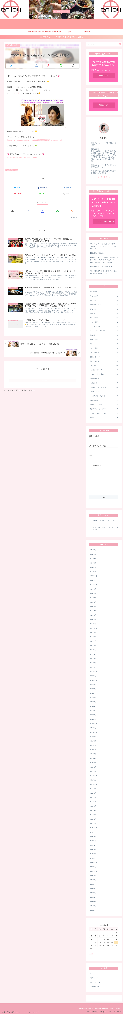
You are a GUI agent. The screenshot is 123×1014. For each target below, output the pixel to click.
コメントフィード (95, 982)
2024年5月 (93, 650)
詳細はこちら (103, 75)
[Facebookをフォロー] (27, 211)
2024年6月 (93, 645)
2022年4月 (93, 758)
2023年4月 (93, 706)
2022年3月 (93, 762)
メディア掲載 (104, 318)
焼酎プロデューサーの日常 (104, 409)
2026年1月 (93, 571)
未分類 (104, 417)
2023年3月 (93, 710)
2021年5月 (93, 806)
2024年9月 (93, 632)
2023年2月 (93, 715)
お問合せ (117, 1008)
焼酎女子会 (104, 365)
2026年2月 (93, 567)
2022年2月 (93, 767)
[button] (120, 44)
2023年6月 (93, 697)
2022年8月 (93, 741)
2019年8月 (93, 880)
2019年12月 (93, 862)
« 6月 (91, 954)
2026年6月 (93, 550)
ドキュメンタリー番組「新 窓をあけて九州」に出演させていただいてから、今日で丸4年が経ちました (103, 246)
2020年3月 (93, 849)
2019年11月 (93, 867)
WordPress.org (94, 986)
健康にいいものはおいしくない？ (103, 527)
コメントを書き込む (42, 380)
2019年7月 (93, 884)
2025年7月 (93, 597)
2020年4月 (93, 845)
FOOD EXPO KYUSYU (104, 331)
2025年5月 (93, 606)
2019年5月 (93, 893)
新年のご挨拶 (104, 296)
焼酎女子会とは (104, 361)
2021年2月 (93, 819)
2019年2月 (93, 906)
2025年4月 (93, 611)
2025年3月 (93, 615)
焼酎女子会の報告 (104, 370)
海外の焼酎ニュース (104, 304)
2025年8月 (93, 593)
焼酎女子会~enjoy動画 (101, 1008)
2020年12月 (93, 828)
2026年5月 (93, 554)
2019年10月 (93, 871)
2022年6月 (93, 749)
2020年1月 (93, 858)
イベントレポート (104, 326)
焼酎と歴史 (104, 300)
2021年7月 (93, 797)
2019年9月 (93, 875)
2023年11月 (93, 676)
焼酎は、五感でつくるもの (101, 520)
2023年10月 (93, 680)
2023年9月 (93, 684)
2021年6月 (93, 801)
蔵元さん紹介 (104, 309)
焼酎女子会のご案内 (12, 170)
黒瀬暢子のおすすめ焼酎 (104, 387)
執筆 (104, 344)
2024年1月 (93, 667)
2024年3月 (93, 658)
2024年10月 (93, 628)
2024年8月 (93, 637)
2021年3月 (93, 815)
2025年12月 (93, 576)
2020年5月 (93, 841)
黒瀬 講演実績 (104, 352)
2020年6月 (93, 836)
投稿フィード (94, 978)
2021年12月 (93, 775)
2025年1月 (93, 624)
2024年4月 (93, 654)
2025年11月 (93, 580)
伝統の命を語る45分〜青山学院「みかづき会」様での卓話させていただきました (104, 272)
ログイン (92, 973)
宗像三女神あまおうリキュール (104, 413)
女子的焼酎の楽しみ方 (104, 396)
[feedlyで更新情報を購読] (57, 211)
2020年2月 (93, 854)
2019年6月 (93, 888)
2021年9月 (93, 789)
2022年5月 (93, 754)
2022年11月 (93, 728)
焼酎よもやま (104, 391)
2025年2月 (93, 619)
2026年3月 (93, 563)
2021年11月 (93, 780)
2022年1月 (93, 771)
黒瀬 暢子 (104, 138)
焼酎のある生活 (104, 378)
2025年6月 (93, 602)
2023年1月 (93, 719)
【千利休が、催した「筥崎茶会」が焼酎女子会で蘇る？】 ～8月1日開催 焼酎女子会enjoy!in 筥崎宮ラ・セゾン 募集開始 (104, 260)
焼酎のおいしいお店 (104, 404)
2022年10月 (93, 732)
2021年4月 (93, 810)
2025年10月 (93, 584)
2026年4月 (93, 558)
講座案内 (104, 313)
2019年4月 (93, 897)
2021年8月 (93, 793)
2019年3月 (93, 901)
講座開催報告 (104, 291)
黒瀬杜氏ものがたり (104, 357)
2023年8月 (93, 689)
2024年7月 (93, 641)
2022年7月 (93, 745)
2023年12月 (93, 671)
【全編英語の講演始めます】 (98, 253)
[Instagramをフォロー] (42, 211)
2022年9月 (93, 736)
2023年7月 (93, 693)
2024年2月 (93, 663)
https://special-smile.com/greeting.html (22, 157)
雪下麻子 (17, 93)
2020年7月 (93, 832)
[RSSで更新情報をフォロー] (72, 211)
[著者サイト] (12, 211)
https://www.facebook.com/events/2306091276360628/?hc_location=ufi (34, 140)
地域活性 (104, 335)
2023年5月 (93, 702)
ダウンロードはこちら (103, 221)
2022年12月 (93, 723)
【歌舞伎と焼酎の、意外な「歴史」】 (101, 266)
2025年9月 (93, 589)
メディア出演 (104, 348)
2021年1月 (93, 823)
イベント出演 (104, 322)
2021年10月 (93, 784)
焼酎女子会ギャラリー (86, 1008)
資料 (111, 1008)
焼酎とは (104, 383)
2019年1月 (93, 910)
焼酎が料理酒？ (104, 400)
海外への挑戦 (104, 339)
